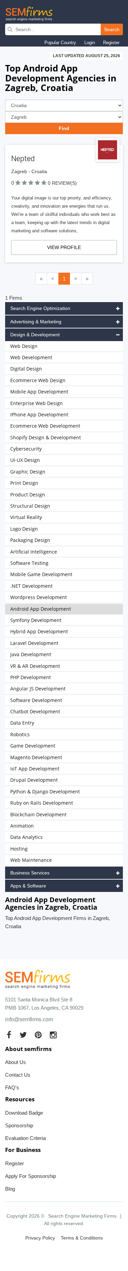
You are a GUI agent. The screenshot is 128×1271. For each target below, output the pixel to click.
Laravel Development (34, 643)
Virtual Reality (26, 517)
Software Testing (29, 563)
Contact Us (17, 1075)
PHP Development (30, 677)
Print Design (24, 483)
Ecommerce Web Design (38, 380)
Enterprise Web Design (36, 403)
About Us (15, 1062)
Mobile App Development (39, 391)
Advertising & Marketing (35, 321)
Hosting (19, 848)
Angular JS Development (38, 688)
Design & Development (35, 334)
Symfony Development (35, 620)
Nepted (23, 158)
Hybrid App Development (39, 631)
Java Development (30, 654)
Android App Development (40, 609)
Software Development (36, 700)
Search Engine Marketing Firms (82, 1216)
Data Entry (22, 722)
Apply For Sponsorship (30, 1176)
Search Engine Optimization (40, 308)
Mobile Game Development (41, 574)
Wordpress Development (38, 597)
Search (111, 29)
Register (111, 42)
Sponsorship (19, 1125)
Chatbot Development (35, 711)
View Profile (64, 247)
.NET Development (31, 586)
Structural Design (30, 506)
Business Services (29, 873)
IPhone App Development (39, 414)
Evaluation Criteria (25, 1138)
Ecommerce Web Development (45, 426)
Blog (10, 1189)
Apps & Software (28, 886)
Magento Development (36, 757)
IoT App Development (34, 768)
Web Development (31, 357)
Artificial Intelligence (33, 551)
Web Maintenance (31, 860)
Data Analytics (26, 837)
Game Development (32, 745)
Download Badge (24, 1113)
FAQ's (12, 1087)
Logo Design (24, 529)
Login (89, 42)
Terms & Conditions (82, 1238)
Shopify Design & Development (45, 437)
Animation (22, 825)
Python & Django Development (45, 791)
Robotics (20, 734)
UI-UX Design (25, 460)
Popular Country (60, 42)
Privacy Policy (40, 1238)
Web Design (24, 346)
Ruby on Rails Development (41, 803)
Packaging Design (30, 540)
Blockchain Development (38, 814)
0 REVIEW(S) (62, 183)
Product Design (27, 494)
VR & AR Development (35, 666)
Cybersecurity (26, 448)
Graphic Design (27, 471)
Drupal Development (34, 780)
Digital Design (26, 368)
